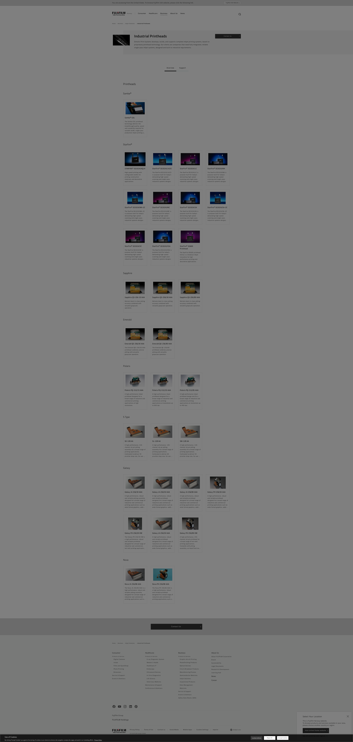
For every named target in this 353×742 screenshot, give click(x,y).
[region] (176, 738)
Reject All (269, 738)
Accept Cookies (282, 738)
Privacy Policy (98, 740)
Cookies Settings (256, 738)
